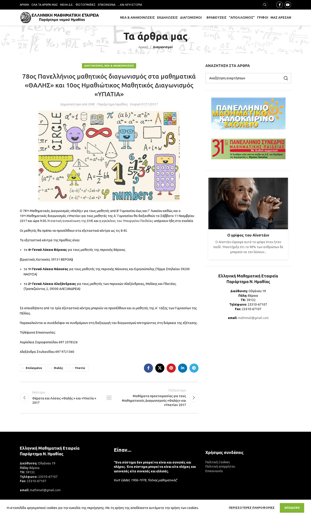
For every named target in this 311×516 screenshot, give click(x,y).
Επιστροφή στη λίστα (109, 397)
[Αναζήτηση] (265, 4)
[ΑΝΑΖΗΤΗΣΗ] (286, 78)
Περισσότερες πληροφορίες (252, 507)
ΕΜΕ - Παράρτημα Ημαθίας (108, 104)
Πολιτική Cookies (217, 462)
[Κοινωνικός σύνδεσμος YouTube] (287, 4)
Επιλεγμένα (34, 367)
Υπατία (80, 367)
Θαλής (58, 367)
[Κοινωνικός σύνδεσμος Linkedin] (182, 368)
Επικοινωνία (214, 471)
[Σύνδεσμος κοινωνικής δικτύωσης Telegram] (194, 368)
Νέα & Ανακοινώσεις (119, 65)
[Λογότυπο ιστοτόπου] (59, 17)
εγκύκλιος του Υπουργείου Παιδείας (127, 221)
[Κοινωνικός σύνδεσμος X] (159, 368)
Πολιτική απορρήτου (220, 466)
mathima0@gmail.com (253, 318)
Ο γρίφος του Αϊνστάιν (248, 235)
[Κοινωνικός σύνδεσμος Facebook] (279, 4)
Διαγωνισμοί (163, 47)
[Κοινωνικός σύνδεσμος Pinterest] (171, 368)
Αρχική (143, 47)
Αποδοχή (292, 507)
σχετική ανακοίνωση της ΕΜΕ (71, 221)
